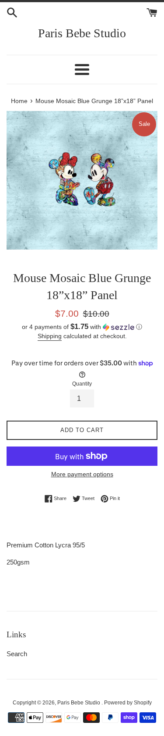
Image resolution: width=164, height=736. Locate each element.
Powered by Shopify (128, 703)
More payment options (82, 474)
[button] (82, 327)
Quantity (82, 384)
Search (17, 653)
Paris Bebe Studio (82, 33)
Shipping (50, 335)
